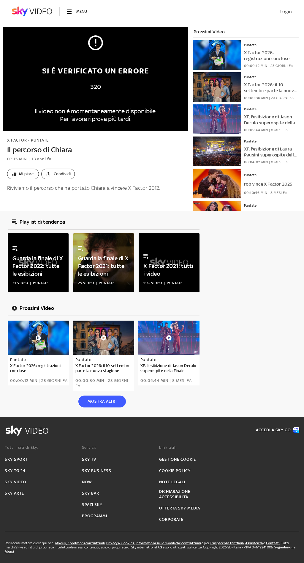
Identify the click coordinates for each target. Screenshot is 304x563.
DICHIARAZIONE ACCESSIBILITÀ (174, 494)
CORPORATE (171, 519)
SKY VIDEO (15, 482)
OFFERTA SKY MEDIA (179, 508)
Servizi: (89, 447)
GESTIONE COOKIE (177, 459)
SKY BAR (90, 493)
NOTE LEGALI (172, 482)
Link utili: (168, 447)
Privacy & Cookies (120, 543)
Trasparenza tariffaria (227, 543)
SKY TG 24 (15, 470)
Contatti (273, 543)
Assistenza (254, 543)
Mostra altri (102, 401)
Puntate (40, 140)
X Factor (17, 140)
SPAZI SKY (92, 504)
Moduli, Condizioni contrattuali (80, 543)
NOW (87, 482)
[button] (23, 174)
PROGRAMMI (94, 516)
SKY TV (89, 459)
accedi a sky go (273, 430)
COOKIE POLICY (175, 470)
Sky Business (96, 470)
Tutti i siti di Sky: (21, 447)
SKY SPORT (16, 459)
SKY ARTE (14, 493)
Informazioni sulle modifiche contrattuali (168, 543)
